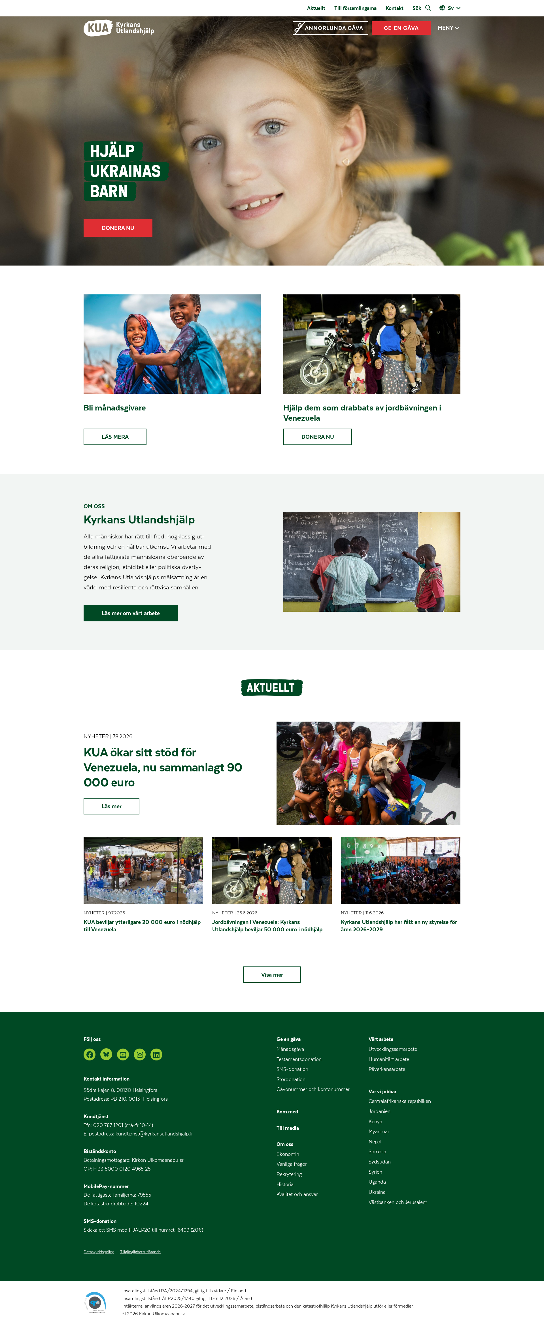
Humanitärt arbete (389, 1059)
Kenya (375, 1122)
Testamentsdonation (299, 1059)
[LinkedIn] (156, 1054)
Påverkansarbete (387, 1069)
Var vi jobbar (382, 1091)
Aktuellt (316, 8)
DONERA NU (118, 228)
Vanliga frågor (292, 1164)
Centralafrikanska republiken (400, 1101)
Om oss (285, 1144)
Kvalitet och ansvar (297, 1194)
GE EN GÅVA (401, 28)
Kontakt (394, 8)
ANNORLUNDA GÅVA (334, 28)
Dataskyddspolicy (99, 1252)
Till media (288, 1128)
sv (451, 8)
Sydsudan (380, 1162)
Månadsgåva (290, 1049)
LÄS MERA (115, 437)
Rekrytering (289, 1174)
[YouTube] (123, 1054)
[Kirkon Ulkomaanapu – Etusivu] (119, 28)
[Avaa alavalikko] (456, 28)
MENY (445, 28)
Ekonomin (288, 1154)
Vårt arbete (381, 1039)
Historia (285, 1185)
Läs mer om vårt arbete (131, 613)
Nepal (375, 1142)
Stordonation (291, 1080)
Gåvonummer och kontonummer (313, 1089)
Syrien (375, 1172)
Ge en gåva (289, 1039)
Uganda (377, 1182)
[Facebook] (89, 1054)
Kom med (287, 1112)
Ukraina (377, 1192)
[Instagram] (140, 1054)
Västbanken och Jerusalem (398, 1202)
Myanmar (379, 1132)
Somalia (377, 1152)
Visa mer (272, 975)
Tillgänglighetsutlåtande (140, 1252)
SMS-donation (292, 1069)
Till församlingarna (355, 8)
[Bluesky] (106, 1054)
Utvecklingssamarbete (393, 1049)
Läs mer (112, 806)
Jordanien (379, 1112)
